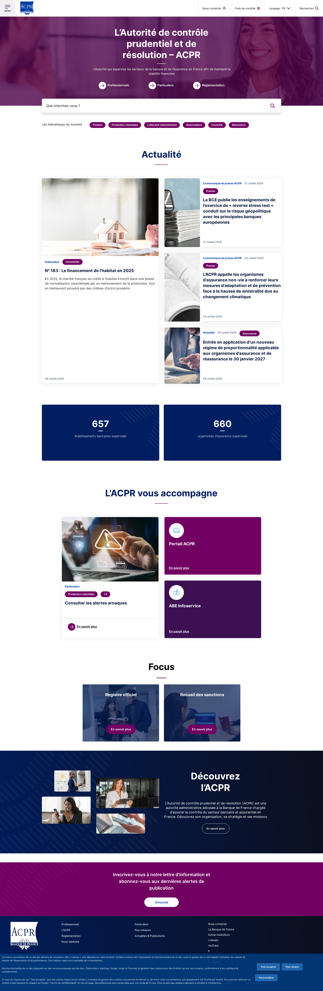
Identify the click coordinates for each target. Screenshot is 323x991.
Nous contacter (217, 923)
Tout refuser (292, 966)
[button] (309, 8)
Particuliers (141, 924)
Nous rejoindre (70, 941)
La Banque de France (221, 929)
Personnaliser (266, 977)
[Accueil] (24, 935)
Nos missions (143, 930)
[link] (114, 85)
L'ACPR (65, 930)
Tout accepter (268, 966)
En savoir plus (179, 568)
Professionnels (70, 924)
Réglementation (71, 935)
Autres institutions (219, 934)
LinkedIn (213, 940)
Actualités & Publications (150, 935)
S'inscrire (161, 902)
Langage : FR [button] (277, 8)
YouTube (213, 945)
